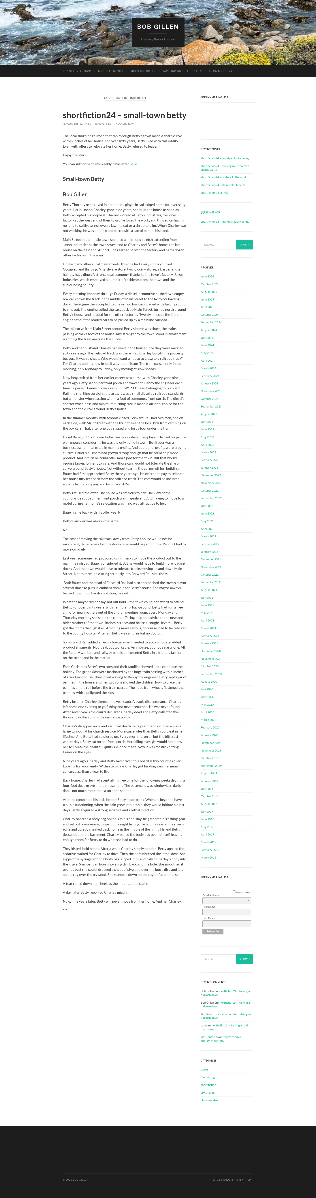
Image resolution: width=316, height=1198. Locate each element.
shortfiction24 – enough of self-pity (222, 1038)
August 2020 (209, 681)
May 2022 (207, 521)
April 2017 (207, 834)
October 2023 (210, 398)
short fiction (208, 1084)
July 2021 (207, 597)
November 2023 (211, 391)
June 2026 (207, 276)
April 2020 (207, 712)
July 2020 (207, 689)
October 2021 (210, 574)
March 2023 (208, 452)
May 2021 (207, 612)
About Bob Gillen (143, 71)
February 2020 (210, 727)
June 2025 (207, 299)
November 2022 (211, 483)
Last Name (208, 918)
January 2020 (209, 735)
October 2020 (210, 666)
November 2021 (211, 567)
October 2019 (210, 758)
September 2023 (211, 406)
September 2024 (211, 322)
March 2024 (208, 368)
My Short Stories (110, 71)
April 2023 (207, 444)
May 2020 (207, 704)
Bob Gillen (158, 26)
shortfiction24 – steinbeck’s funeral (223, 185)
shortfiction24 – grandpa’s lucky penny (225, 158)
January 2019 (209, 781)
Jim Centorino (210, 1037)
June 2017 (207, 819)
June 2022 (207, 513)
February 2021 (210, 635)
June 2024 (207, 345)
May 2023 (207, 437)
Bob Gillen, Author (77, 71)
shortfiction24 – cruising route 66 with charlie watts (225, 167)
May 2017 (207, 827)
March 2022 (208, 536)
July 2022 (207, 505)
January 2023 (209, 467)
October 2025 (210, 284)
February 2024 (210, 376)
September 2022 (211, 498)
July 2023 (207, 421)
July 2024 (207, 337)
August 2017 (209, 803)
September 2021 (211, 582)
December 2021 (211, 559)
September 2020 (211, 674)
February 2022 (210, 544)
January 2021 (209, 643)
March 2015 (208, 857)
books (204, 1069)
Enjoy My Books (220, 71)
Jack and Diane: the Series (182, 71)
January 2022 (209, 551)
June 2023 (207, 429)
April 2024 (207, 360)
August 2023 (209, 414)
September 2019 (211, 765)
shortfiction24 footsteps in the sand (223, 177)
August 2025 (209, 291)
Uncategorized (210, 1100)
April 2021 (207, 620)
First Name (208, 906)
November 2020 (211, 658)
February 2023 (210, 459)
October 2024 (210, 314)
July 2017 (207, 811)
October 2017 (210, 796)
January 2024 (209, 383)
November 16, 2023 (77, 124)
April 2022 (207, 528)
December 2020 (211, 651)
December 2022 (211, 475)
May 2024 (207, 352)
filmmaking (208, 1077)
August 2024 (209, 330)
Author (214, 212)
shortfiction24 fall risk (214, 192)
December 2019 (211, 742)
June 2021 (207, 605)
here (133, 164)
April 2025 (207, 307)
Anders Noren (233, 1179)
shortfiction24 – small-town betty (125, 115)
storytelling (208, 1092)
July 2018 (207, 788)
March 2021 (208, 628)
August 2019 (209, 773)
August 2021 (209, 590)
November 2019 (211, 750)
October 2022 (210, 490)
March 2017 (208, 842)
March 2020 (208, 719)
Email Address (225, 895)
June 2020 (207, 696)
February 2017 (210, 849)
